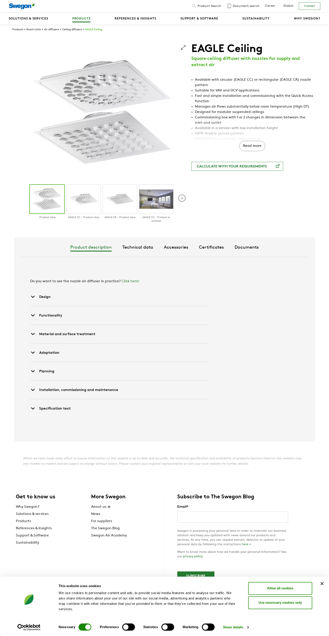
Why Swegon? (27, 507)
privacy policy (192, 556)
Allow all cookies (280, 588)
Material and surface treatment (67, 334)
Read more (252, 146)
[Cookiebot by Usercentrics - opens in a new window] (29, 627)
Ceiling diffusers (72, 29)
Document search (246, 6)
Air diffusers (51, 29)
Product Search (209, 6)
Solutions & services (32, 514)
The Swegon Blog (105, 528)
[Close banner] (322, 583)
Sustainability (27, 543)
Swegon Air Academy (109, 535)
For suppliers (101, 521)
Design (45, 297)
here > (246, 544)
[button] (182, 198)
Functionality (50, 315)
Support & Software (32, 535)
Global (288, 6)
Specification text (55, 408)
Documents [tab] (247, 247)
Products (17, 29)
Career (270, 6)
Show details (233, 627)
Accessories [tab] (176, 247)
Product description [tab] (91, 247)
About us (98, 507)
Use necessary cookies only (280, 602)
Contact (309, 6)
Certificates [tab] (211, 247)
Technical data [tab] (137, 247)
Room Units (33, 29)
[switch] (128, 627)
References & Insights (34, 528)
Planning (46, 371)
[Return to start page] (21, 6)
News (95, 514)
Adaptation (49, 353)
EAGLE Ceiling (93, 29)
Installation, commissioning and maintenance (78, 390)
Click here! (130, 281)
